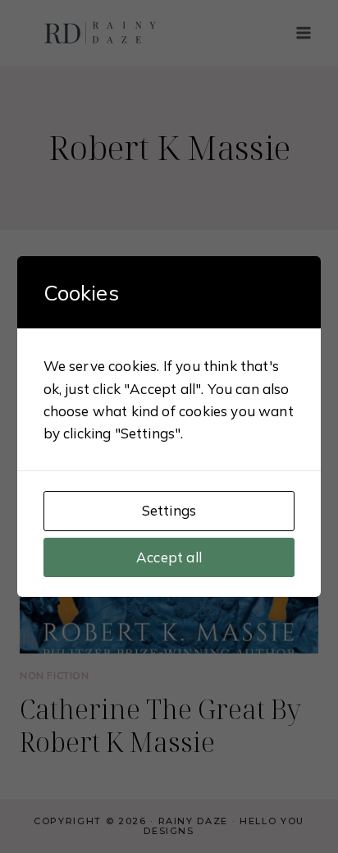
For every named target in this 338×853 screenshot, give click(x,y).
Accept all (169, 557)
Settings (169, 510)
